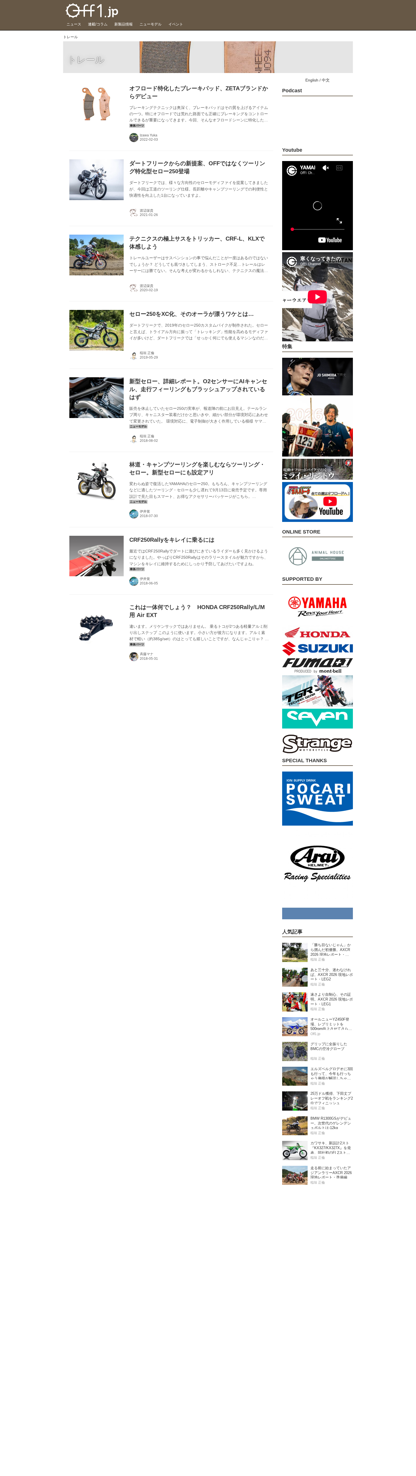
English (311, 80)
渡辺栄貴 (146, 211)
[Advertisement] (317, 1279)
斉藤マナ (146, 654)
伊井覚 (145, 511)
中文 (326, 80)
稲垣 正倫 (147, 353)
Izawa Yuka (148, 135)
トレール (85, 60)
